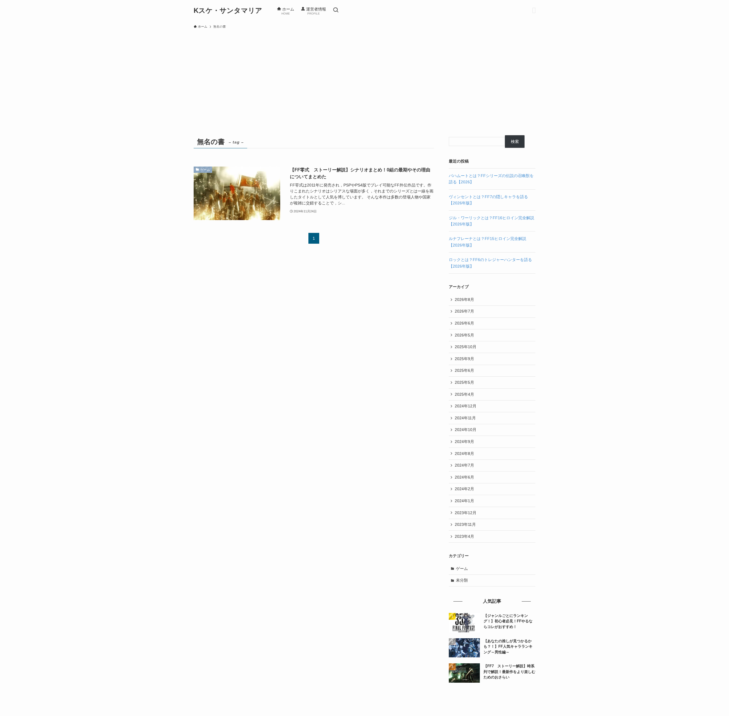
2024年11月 (465, 418)
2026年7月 (464, 311)
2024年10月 (465, 429)
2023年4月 (464, 536)
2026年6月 (464, 323)
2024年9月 (464, 441)
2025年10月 (465, 346)
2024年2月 (464, 489)
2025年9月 (464, 358)
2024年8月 (464, 453)
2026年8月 (464, 299)
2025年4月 (464, 394)
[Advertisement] (364, 74)
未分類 (462, 580)
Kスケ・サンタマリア (228, 10)
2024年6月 (464, 477)
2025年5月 (464, 382)
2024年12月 (465, 406)
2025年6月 (464, 370)
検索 (515, 141)
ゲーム (462, 568)
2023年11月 (465, 524)
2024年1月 (464, 500)
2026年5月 (464, 335)
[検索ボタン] (335, 10)
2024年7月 (464, 465)
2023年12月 (465, 512)
